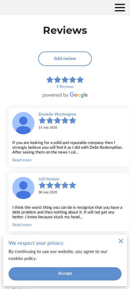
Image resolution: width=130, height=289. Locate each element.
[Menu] (120, 7)
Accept (65, 273)
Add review (65, 59)
